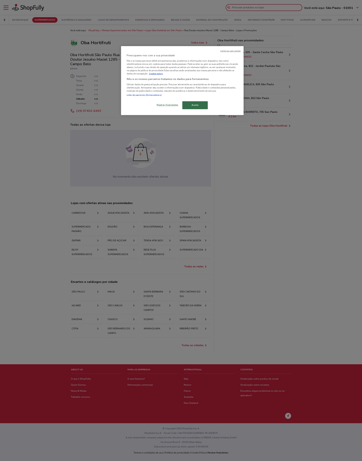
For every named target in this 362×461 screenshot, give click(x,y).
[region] (182, 80)
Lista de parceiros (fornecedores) (144, 95)
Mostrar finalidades (167, 104)
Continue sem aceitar (230, 51)
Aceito (195, 105)
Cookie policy (156, 73)
